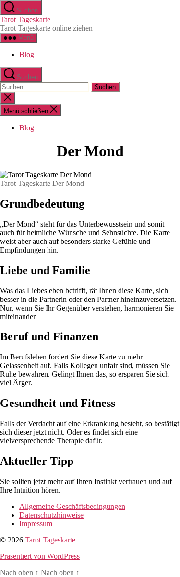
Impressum (35, 523)
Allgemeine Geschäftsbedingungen (72, 506)
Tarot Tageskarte (25, 19)
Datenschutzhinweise (51, 515)
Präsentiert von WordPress (40, 556)
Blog (26, 54)
